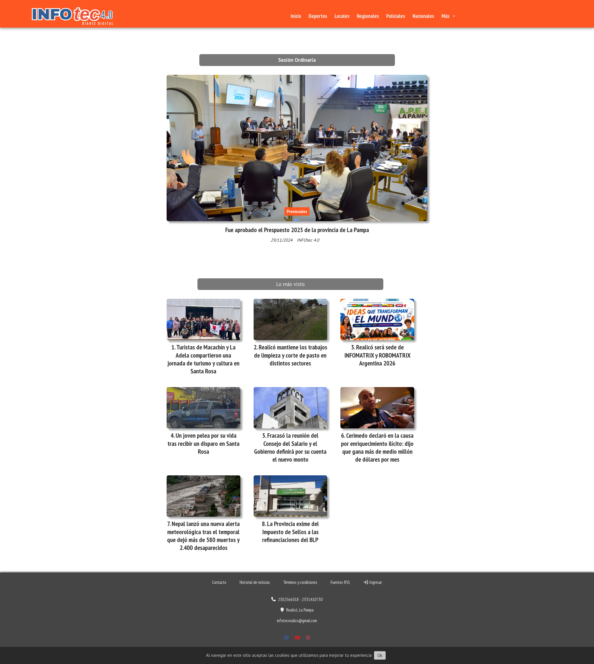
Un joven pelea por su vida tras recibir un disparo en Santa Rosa (203, 443)
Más (445, 16)
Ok (379, 655)
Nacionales (423, 16)
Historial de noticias (254, 582)
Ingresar (375, 582)
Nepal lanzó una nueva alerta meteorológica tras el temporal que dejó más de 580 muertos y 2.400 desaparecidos (203, 535)
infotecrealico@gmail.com (297, 620)
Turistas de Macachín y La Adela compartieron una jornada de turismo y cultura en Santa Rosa (203, 359)
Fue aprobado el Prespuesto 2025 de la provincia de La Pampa (297, 230)
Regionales (368, 16)
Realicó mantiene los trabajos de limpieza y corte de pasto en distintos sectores (290, 355)
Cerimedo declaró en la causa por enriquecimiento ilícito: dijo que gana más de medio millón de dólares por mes (377, 447)
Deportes (318, 16)
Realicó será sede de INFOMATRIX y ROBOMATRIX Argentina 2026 (377, 355)
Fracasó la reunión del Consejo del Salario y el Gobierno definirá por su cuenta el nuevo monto (290, 447)
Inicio (296, 16)
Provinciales (297, 211)
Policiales (395, 16)
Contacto (219, 582)
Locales (342, 16)
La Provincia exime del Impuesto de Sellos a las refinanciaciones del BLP (290, 531)
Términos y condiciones (300, 582)
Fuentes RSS (340, 582)
